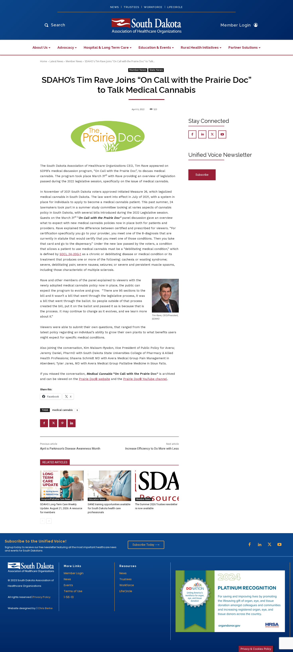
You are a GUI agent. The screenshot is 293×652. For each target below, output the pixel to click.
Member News (74, 61)
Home (43, 61)
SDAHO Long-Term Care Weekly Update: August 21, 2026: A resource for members (61, 508)
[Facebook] (44, 423)
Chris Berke (45, 608)
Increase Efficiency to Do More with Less (152, 448)
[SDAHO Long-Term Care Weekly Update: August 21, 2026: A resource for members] (62, 486)
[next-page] (48, 521)
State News (156, 70)
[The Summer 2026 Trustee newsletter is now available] (157, 486)
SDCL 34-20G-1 (70, 254)
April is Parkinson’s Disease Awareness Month (70, 448)
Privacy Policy (41, 597)
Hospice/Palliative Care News (56, 499)
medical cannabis (62, 410)
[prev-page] (42, 521)
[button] (54, 25)
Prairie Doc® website (94, 379)
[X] (53, 423)
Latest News (56, 61)
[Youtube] (222, 134)
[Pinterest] (62, 423)
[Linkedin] (72, 423)
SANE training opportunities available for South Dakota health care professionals (109, 508)
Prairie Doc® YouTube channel (145, 379)
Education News (97, 499)
